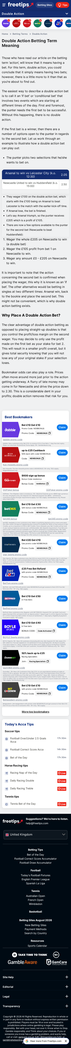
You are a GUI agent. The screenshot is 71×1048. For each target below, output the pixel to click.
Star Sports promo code (15, 554)
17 (58, 738)
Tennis (35, 890)
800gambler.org (48, 1037)
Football (36, 870)
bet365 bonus (10, 519)
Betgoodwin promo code (15, 700)
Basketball (35, 911)
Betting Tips (35, 849)
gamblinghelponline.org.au (16, 1040)
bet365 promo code (58, 519)
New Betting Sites (35, 925)
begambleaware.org (10, 470)
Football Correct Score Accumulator (35, 858)
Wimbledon (35, 903)
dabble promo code (12, 439)
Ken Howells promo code (15, 464)
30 (62, 738)
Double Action (13, 14)
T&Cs (52, 469)
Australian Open (35, 895)
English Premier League (36, 879)
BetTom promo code (13, 583)
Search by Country (35, 933)
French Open (35, 899)
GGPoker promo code (57, 490)
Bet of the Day (35, 854)
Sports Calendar (37, 945)
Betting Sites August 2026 (35, 920)
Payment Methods (35, 929)
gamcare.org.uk (26, 1037)
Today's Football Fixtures (35, 875)
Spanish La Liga (35, 883)
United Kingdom (21, 834)
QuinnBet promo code (14, 667)
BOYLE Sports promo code (16, 637)
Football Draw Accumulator (36, 862)
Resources (37, 940)
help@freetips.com (37, 823)
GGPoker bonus (11, 490)
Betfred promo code (13, 608)
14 (58, 749)
